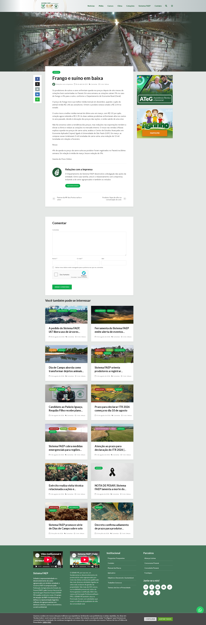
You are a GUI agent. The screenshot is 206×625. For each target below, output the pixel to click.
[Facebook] (151, 587)
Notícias (91, 6)
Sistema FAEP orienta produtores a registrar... (109, 369)
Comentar (94, 84)
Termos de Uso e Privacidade (119, 588)
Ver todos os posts (72, 186)
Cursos (110, 6)
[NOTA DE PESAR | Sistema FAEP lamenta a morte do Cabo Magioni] (112, 472)
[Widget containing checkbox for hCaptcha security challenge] (70, 274)
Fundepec (148, 573)
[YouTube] (163, 587)
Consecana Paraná (151, 563)
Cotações (130, 6)
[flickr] (145, 592)
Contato (158, 6)
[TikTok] (169, 587)
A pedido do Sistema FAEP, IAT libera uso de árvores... (64, 330)
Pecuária (53, 350)
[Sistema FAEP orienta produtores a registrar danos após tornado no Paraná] (112, 354)
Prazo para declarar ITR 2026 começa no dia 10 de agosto (112, 408)
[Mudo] (56, 566)
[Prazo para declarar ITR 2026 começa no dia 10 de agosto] (112, 393)
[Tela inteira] (60, 566)
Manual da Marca (114, 568)
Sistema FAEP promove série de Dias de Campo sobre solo (66, 526)
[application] (48, 559)
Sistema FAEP (145, 6)
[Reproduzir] (36, 566)
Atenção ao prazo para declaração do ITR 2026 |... (110, 448)
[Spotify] (151, 592)
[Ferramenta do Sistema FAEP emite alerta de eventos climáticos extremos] (112, 314)
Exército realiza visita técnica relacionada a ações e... (66, 487)
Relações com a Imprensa (64, 84)
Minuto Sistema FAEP (102, 429)
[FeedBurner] (157, 592)
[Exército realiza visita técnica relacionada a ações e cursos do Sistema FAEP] (66, 472)
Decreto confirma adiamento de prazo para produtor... (112, 526)
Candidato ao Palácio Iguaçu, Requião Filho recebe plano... (66, 408)
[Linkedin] (157, 587)
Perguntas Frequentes (116, 558)
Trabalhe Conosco (115, 583)
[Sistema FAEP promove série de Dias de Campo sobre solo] (66, 511)
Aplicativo (111, 573)
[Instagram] (145, 587)
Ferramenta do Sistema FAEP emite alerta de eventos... (112, 330)
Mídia (101, 6)
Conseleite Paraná (151, 568)
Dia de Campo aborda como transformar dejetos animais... (66, 369)
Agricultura (100, 350)
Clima (119, 6)
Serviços (56, 72)
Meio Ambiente (62, 311)
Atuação (52, 311)
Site (103, 258)
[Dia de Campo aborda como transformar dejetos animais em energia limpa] (66, 354)
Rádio (113, 429)
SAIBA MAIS (47, 622)
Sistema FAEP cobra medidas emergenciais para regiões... (66, 448)
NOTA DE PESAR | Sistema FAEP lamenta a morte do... (110, 487)
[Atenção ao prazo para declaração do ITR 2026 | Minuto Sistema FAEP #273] (112, 432)
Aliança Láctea (150, 558)
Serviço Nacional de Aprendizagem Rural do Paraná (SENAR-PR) (47, 592)
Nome (54, 258)
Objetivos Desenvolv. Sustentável (121, 578)
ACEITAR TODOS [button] (165, 619)
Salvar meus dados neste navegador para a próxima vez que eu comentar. (79, 267)
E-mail (79, 258)
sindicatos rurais (48, 595)
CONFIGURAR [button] (150, 619)
